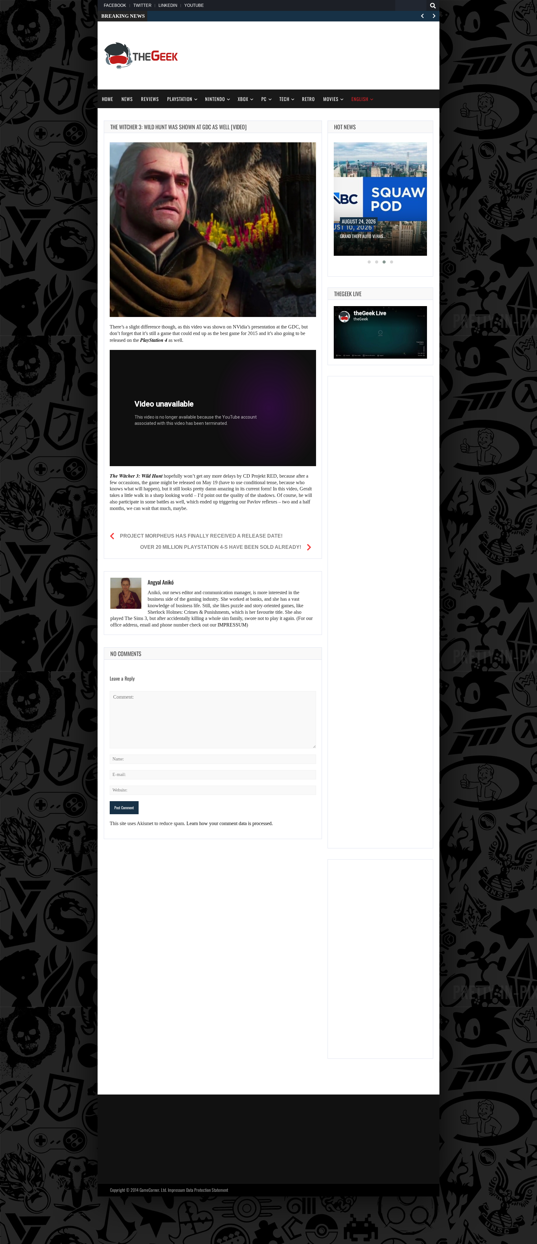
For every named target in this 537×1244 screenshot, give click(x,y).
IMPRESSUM (232, 624)
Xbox (243, 98)
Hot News (345, 127)
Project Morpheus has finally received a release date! (201, 536)
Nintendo (215, 98)
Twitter (142, 5)
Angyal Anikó (161, 582)
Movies (330, 98)
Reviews (150, 98)
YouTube (194, 5)
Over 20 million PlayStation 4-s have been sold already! (220, 547)
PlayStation (179, 98)
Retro (308, 98)
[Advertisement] (320, 55)
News (127, 98)
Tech (284, 98)
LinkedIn (167, 5)
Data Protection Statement (207, 1190)
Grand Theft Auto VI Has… (363, 236)
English (359, 98)
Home (107, 98)
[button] (369, 262)
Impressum (176, 1190)
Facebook (115, 5)
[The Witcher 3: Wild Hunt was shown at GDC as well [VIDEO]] (213, 229)
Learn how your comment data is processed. (229, 823)
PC (264, 98)
